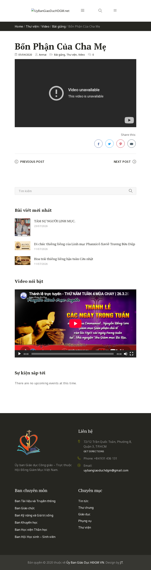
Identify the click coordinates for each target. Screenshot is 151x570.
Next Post (122, 162)
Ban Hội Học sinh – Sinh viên (35, 537)
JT (121, 562)
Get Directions (94, 451)
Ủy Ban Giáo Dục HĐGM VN (85, 562)
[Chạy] (19, 354)
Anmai (42, 54)
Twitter (109, 143)
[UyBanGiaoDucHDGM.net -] (50, 10)
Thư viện (32, 26)
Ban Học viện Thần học (31, 530)
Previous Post (32, 162)
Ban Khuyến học (26, 522)
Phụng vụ (85, 521)
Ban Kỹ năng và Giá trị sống (34, 515)
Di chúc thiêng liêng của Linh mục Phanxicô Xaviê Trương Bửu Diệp (84, 244)
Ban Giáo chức (25, 508)
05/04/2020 (25, 54)
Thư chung (86, 508)
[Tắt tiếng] (125, 354)
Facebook (98, 143)
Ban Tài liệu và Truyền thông (35, 501)
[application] (75, 323)
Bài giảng (59, 26)
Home (19, 26)
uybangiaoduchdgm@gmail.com (106, 470)
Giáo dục (84, 514)
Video (45, 26)
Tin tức (83, 501)
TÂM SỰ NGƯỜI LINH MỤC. (54, 221)
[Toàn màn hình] (131, 354)
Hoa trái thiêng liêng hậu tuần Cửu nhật (63, 259)
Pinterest (120, 143)
